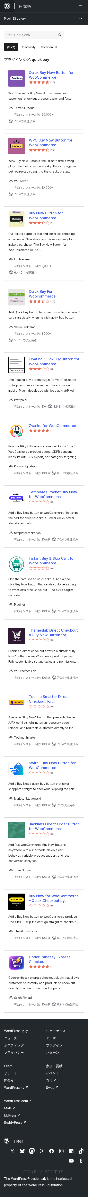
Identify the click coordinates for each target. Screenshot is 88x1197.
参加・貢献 (54, 1066)
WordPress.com (18, 1101)
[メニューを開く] (81, 6)
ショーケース (56, 1031)
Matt (10, 1108)
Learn (8, 1066)
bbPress (12, 1115)
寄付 (51, 1080)
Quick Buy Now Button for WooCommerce (51, 74)
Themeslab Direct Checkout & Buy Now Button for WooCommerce (53, 633)
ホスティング (14, 1045)
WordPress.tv (16, 1088)
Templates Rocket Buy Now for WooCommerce (53, 494)
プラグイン (54, 1045)
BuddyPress (15, 1122)
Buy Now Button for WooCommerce (46, 215)
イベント (52, 1073)
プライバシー (14, 1052)
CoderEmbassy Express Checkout (50, 959)
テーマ (51, 1038)
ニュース (10, 1038)
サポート (10, 1073)
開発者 (9, 1080)
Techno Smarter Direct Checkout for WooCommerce (49, 699)
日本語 (19, 1141)
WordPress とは (16, 1031)
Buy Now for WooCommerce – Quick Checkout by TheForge (54, 898)
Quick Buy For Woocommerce (42, 293)
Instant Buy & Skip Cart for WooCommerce (52, 560)
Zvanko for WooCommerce (52, 426)
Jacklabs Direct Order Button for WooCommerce (54, 826)
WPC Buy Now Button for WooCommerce (50, 142)
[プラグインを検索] (59, 35)
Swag (52, 1088)
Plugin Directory (15, 18)
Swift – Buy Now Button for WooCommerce (52, 765)
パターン (52, 1052)
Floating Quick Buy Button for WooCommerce (54, 361)
